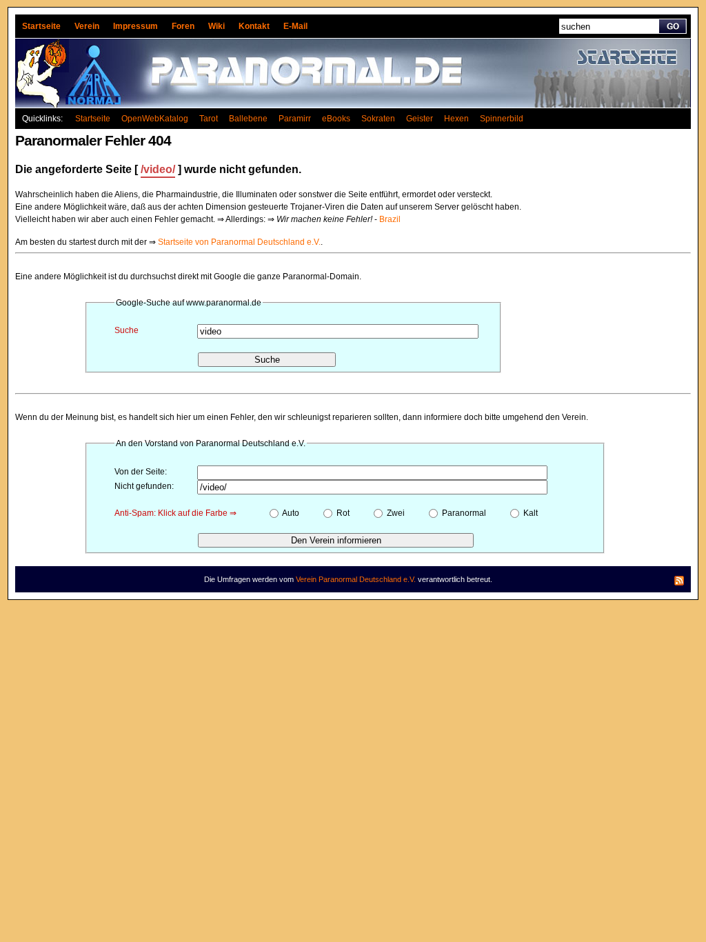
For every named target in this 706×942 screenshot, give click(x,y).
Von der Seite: (140, 472)
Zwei (395, 513)
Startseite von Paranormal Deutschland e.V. (239, 242)
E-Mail (295, 26)
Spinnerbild (501, 118)
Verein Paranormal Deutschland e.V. (356, 579)
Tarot (208, 118)
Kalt (529, 513)
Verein (86, 26)
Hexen (456, 118)
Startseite (41, 26)
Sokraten (378, 118)
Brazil (390, 219)
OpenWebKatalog (154, 118)
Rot (342, 513)
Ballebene (248, 118)
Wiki (216, 26)
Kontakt (254, 26)
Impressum (135, 26)
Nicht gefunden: (144, 486)
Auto (290, 513)
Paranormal (463, 513)
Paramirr (295, 118)
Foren (183, 26)
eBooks (336, 118)
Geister (419, 118)
